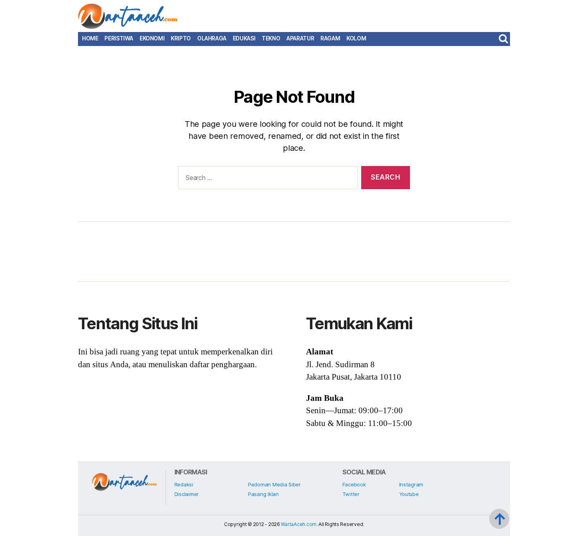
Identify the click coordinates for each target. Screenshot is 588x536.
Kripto (181, 38)
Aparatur (300, 38)
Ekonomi (152, 38)
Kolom (356, 38)
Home (90, 38)
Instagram (411, 484)
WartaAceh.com (298, 524)
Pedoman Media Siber (274, 484)
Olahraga (211, 38)
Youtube (409, 494)
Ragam (330, 38)
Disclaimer (186, 494)
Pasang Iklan (263, 494)
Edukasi (244, 38)
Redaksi (183, 484)
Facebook (354, 484)
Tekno (271, 38)
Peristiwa (118, 38)
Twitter (351, 494)
